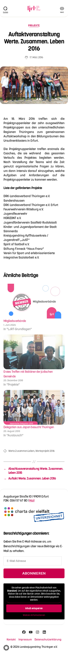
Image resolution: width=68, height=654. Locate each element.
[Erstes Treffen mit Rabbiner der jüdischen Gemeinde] (34, 351)
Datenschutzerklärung (48, 639)
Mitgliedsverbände (14, 321)
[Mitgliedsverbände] (34, 301)
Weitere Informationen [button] (34, 615)
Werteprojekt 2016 (45, 451)
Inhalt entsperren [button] (34, 608)
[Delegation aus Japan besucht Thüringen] (34, 407)
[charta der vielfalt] (34, 516)
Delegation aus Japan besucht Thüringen (28, 427)
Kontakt (11, 639)
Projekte (34, 25)
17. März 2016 (36, 57)
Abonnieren (34, 573)
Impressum (25, 639)
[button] (6, 647)
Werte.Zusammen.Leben (21, 451)
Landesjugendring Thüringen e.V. (39, 646)
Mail (31, 500)
